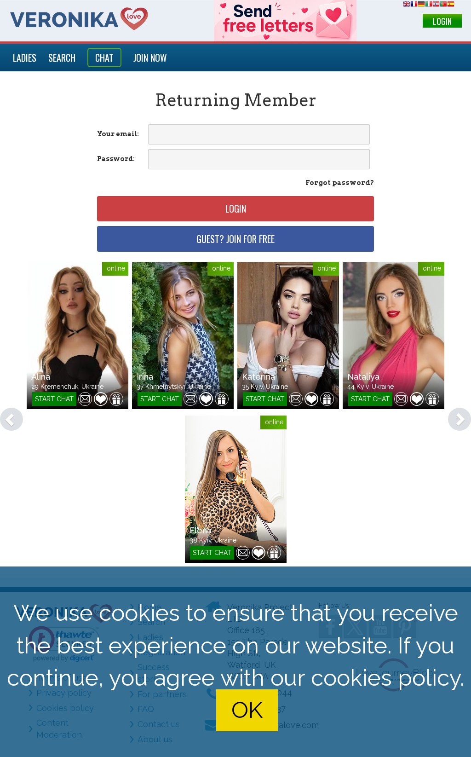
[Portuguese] (443, 5)
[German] (421, 5)
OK (247, 710)
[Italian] (428, 5)
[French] (414, 5)
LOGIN (442, 21)
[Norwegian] (436, 5)
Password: (116, 158)
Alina (40, 376)
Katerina (258, 376)
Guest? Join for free (235, 239)
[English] (406, 5)
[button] (7, 415)
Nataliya (363, 376)
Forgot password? (339, 183)
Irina (145, 376)
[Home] (79, 19)
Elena (201, 530)
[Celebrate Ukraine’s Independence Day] (285, 20)
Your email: (118, 134)
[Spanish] (450, 5)
